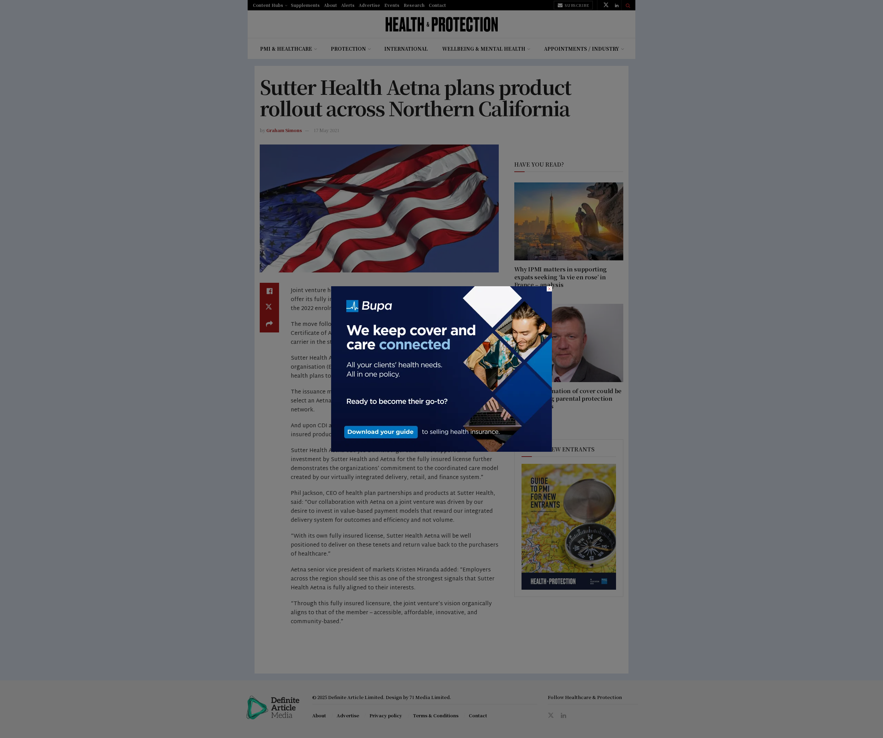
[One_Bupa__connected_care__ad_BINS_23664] (441, 368)
